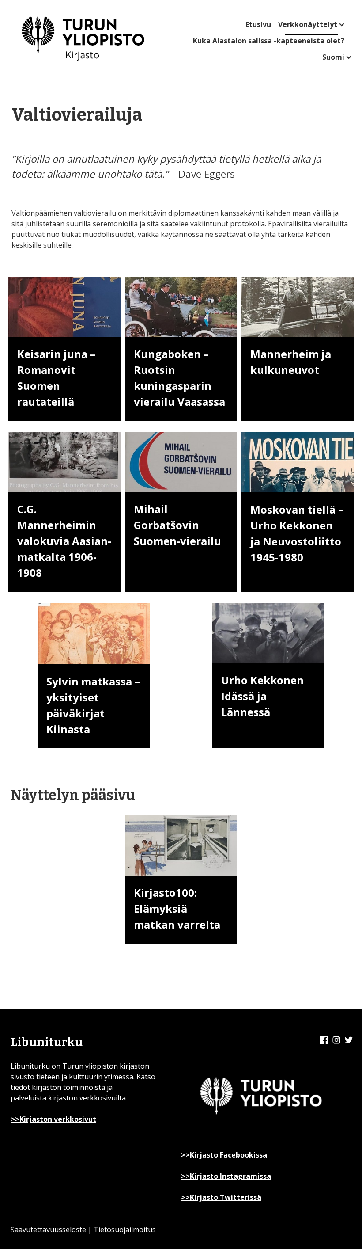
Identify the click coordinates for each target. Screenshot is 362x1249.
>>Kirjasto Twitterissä (221, 1197)
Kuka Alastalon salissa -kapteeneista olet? (268, 41)
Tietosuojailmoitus (125, 1229)
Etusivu (258, 24)
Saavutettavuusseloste (48, 1229)
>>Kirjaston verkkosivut (53, 1119)
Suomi (333, 57)
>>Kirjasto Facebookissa (224, 1155)
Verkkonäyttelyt (307, 24)
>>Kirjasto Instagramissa (226, 1176)
